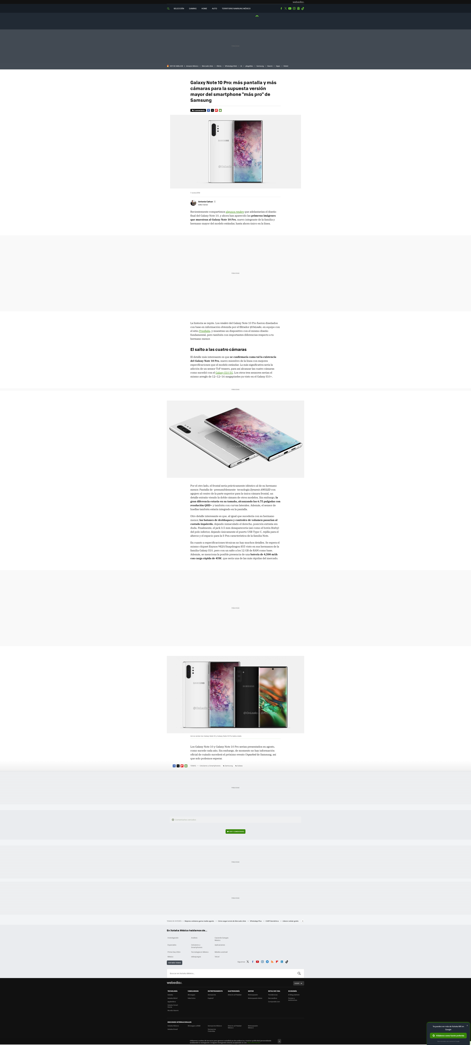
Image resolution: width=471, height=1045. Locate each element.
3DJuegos (191, 994)
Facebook (281, 8)
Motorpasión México (253, 1027)
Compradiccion (274, 1001)
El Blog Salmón (294, 994)
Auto (214, 8)
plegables (249, 66)
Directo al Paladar (235, 994)
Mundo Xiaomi (173, 1010)
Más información (253, 1042)
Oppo (278, 66)
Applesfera (172, 1001)
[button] (206, 201)
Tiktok (302, 8)
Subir (296, 983)
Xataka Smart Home (173, 1006)
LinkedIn (282, 961)
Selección (179, 8)
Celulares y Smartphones (210, 765)
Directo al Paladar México (235, 1027)
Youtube (289, 8)
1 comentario (199, 110)
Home (204, 8)
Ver (236, 831)
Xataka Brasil (173, 1029)
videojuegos (196, 956)
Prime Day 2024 (174, 952)
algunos (235, 211)
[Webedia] (298, 1)
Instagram (294, 8)
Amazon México (192, 66)
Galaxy (240, 765)
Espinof (210, 998)
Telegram (267, 961)
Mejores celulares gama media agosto (199, 921)
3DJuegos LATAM (194, 1026)
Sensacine (212, 994)
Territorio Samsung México (236, 8)
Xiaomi (269, 66)
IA (241, 66)
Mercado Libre (207, 66)
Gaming (193, 8)
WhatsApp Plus (256, 921)
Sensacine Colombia (212, 1030)
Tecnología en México (199, 952)
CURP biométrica (272, 921)
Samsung (260, 66)
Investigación (173, 937)
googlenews (298, 8)
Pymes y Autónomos (292, 999)
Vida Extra (191, 998)
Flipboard (216, 110)
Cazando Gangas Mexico (222, 938)
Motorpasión (253, 994)
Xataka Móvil (172, 998)
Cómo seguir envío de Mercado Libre (232, 921)
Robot (286, 66)
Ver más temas (174, 962)
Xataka (170, 994)
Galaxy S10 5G (224, 372)
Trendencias (273, 994)
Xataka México (173, 1026)
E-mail (220, 110)
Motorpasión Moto (255, 998)
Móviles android (221, 952)
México (170, 956)
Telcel (217, 956)
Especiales (172, 945)
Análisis (194, 937)
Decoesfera (272, 998)
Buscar (299, 973)
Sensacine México (215, 1026)
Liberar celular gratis (290, 921)
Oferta (219, 66)
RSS (272, 961)
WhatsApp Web (231, 66)
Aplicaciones (220, 945)
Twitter (285, 8)
